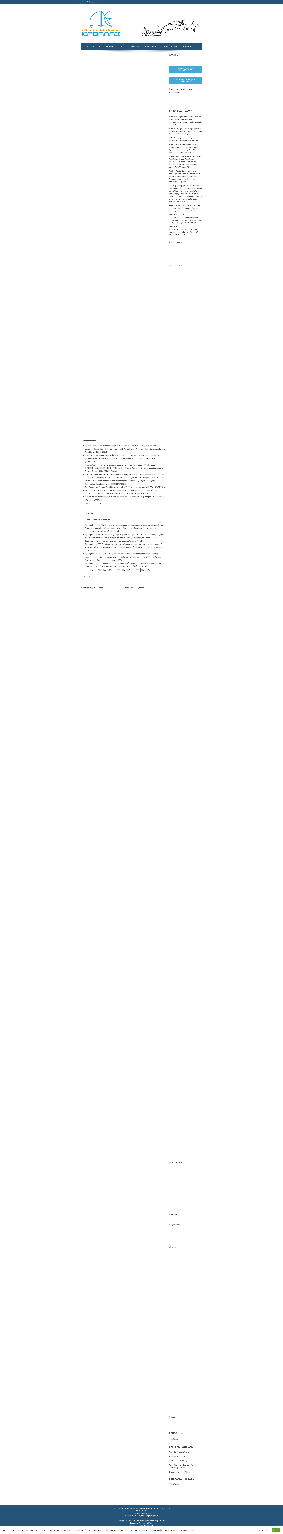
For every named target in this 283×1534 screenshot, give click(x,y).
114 (133, 570)
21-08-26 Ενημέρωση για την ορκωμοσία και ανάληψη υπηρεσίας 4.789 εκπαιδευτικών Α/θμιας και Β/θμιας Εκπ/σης (185, 131)
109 (109, 570)
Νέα (190, 110)
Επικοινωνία (186, 46)
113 (128, 570)
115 (137, 570)
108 (104, 570)
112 (123, 570)
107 (99, 570)
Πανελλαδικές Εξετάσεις (135, 588)
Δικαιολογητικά (170, 46)
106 (95, 570)
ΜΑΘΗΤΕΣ (121, 46)
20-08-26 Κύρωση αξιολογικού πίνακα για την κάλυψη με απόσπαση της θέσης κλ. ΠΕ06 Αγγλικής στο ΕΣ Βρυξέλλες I (184, 208)
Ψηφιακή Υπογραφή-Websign (179, 1472)
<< (87, 503)
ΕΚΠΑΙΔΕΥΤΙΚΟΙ (134, 46)
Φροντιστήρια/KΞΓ (152, 46)
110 (114, 570)
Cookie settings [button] (264, 1530)
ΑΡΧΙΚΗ (86, 46)
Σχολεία (109, 46)
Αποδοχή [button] (276, 1530)
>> (92, 513)
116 (142, 570)
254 (87, 513)
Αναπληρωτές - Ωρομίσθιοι (92, 588)
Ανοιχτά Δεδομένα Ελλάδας (179, 1452)
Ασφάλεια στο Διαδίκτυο (178, 1456)
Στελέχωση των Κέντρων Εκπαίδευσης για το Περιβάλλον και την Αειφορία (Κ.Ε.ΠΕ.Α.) (119, 487)
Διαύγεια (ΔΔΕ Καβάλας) (178, 1461)
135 (148, 570)
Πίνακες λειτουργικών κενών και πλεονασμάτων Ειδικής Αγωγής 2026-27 (115, 465)
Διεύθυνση (97, 46)
